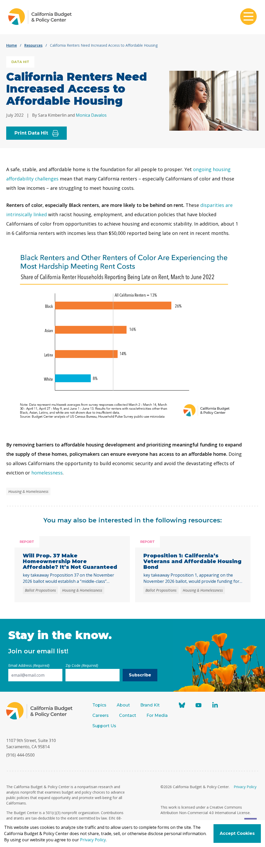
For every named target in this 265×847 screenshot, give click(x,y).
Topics (99, 705)
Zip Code (81, 665)
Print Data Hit (31, 133)
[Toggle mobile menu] (248, 17)
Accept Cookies (237, 833)
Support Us (104, 725)
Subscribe (140, 675)
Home (11, 45)
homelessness (47, 473)
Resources (33, 45)
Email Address (28, 665)
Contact (127, 715)
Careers (100, 715)
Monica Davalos (91, 115)
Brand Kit (150, 705)
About (123, 705)
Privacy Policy (245, 786)
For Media (157, 715)
